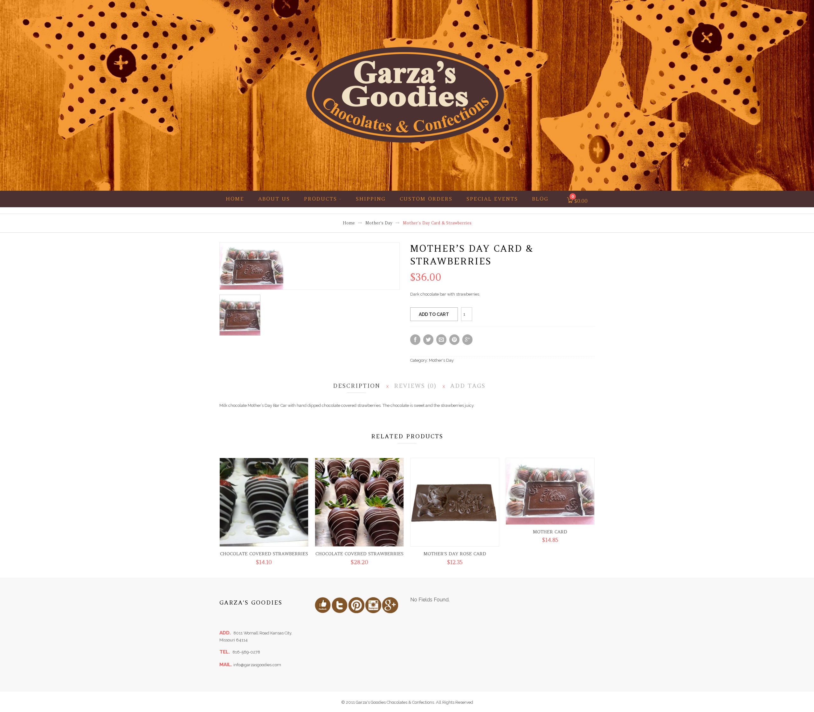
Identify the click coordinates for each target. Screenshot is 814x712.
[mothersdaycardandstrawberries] (251, 266)
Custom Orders (426, 198)
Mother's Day (378, 223)
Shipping (371, 198)
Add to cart (434, 314)
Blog (540, 198)
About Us (274, 198)
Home (235, 198)
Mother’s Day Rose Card (455, 554)
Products (320, 198)
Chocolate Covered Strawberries (264, 554)
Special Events (492, 198)
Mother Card (550, 532)
